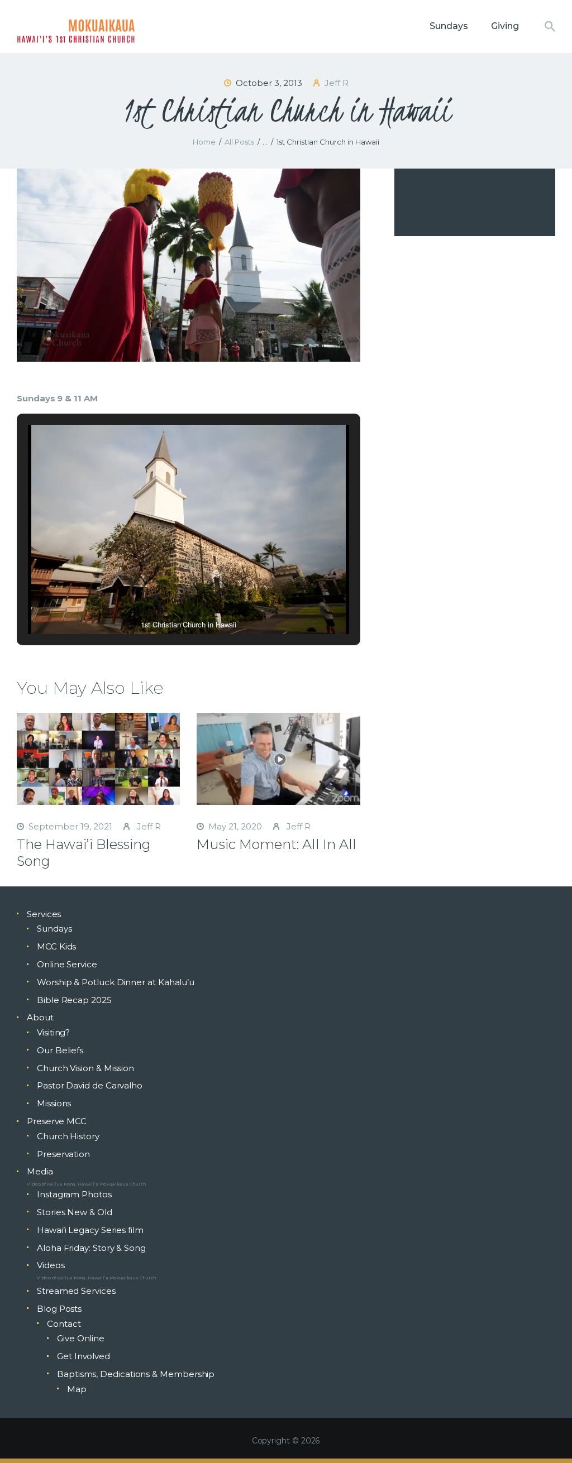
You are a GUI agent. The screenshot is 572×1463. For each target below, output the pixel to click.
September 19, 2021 (70, 826)
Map (77, 1389)
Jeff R (148, 826)
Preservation (63, 1154)
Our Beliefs (60, 1050)
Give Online (80, 1338)
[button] (162, 603)
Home (204, 141)
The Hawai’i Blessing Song (84, 852)
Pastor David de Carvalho (89, 1085)
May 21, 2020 (235, 826)
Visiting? (53, 1032)
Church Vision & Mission (85, 1068)
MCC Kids (56, 946)
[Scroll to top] (544, 1436)
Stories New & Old (74, 1212)
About (40, 1017)
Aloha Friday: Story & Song (91, 1248)
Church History (68, 1136)
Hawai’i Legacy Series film (90, 1230)
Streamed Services (76, 1290)
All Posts (239, 141)
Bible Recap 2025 (74, 1000)
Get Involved (83, 1356)
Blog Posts (59, 1308)
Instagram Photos (74, 1194)
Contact (63, 1323)
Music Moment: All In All (276, 844)
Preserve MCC (57, 1121)
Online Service (67, 964)
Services (44, 914)
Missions (54, 1103)
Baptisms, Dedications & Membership (135, 1374)
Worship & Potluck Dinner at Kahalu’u (115, 982)
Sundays (54, 928)
